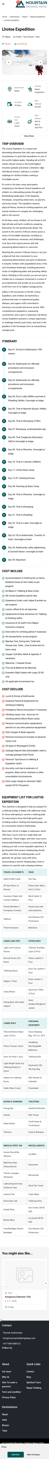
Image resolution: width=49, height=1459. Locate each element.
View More (29, 136)
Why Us (5, 1377)
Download (22, 43)
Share (7, 43)
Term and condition (11, 1392)
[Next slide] (40, 62)
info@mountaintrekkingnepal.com (19, 1338)
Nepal (24, 17)
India (4, 1420)
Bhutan (5, 1425)
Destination (15, 17)
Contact (30, 1371)
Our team (6, 1371)
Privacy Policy (9, 1397)
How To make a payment (9, 1384)
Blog (29, 1377)
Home (4, 17)
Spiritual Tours (34, 1382)
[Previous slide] (9, 62)
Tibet (4, 1430)
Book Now (16, 1455)
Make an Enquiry (33, 1455)
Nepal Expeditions (37, 17)
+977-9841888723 (11, 1343)
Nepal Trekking (34, 1388)
